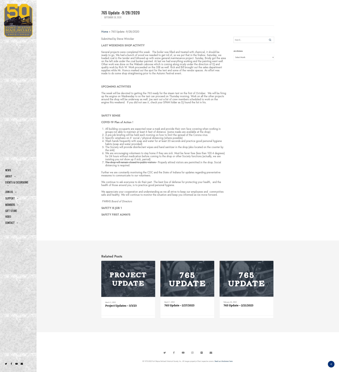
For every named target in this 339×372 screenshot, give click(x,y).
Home (104, 32)
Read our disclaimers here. (224, 361)
